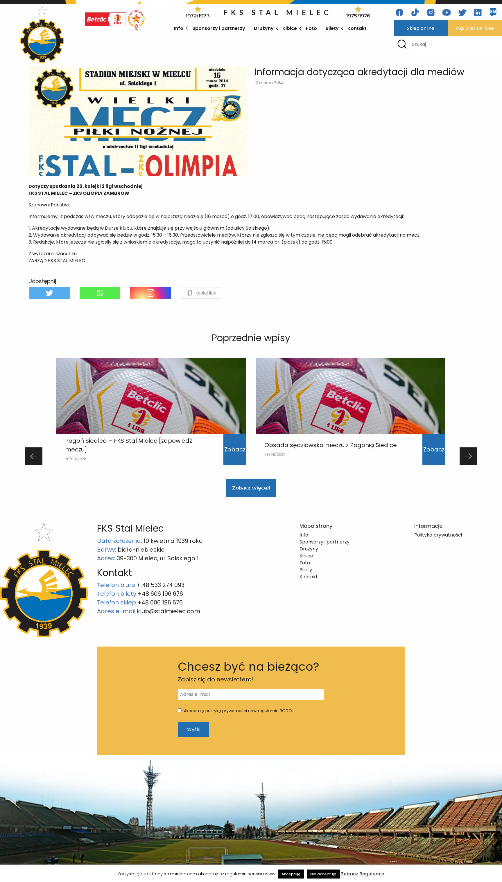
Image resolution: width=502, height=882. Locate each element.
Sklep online (420, 28)
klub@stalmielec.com (168, 611)
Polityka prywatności (438, 535)
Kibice (289, 28)
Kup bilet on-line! (475, 28)
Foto (311, 28)
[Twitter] (49, 293)
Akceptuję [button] (291, 874)
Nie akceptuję (323, 874)
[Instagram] (150, 293)
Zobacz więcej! (251, 488)
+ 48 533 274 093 (160, 585)
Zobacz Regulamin (362, 874)
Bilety (332, 28)
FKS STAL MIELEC (278, 12)
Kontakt (357, 28)
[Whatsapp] (100, 293)
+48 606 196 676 (160, 594)
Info (178, 28)
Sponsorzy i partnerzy (218, 28)
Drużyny (264, 28)
